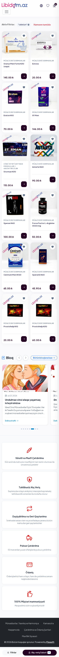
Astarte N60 (38, 167)
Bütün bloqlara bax (42, 357)
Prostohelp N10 (11, 326)
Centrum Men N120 (12, 274)
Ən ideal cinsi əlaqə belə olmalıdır (24, 399)
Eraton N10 (9, 115)
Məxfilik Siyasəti (29, 636)
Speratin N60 (38, 274)
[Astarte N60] (52, 179)
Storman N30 (10, 171)
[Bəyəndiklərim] (48, 5)
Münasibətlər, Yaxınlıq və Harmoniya (22, 623)
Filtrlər (13, 652)
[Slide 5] (29, 429)
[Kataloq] (7, 12)
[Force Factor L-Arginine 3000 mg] (52, 236)
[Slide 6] (31, 429)
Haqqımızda (13, 629)
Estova (35, 63)
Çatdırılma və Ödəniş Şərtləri (37, 629)
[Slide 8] (37, 429)
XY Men (35, 115)
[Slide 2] (23, 429)
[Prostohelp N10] (24, 339)
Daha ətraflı (10, 420)
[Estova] (52, 76)
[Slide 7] (34, 429)
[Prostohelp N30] (52, 339)
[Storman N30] (24, 184)
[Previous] (19, 358)
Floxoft (50, 642)
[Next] (25, 358)
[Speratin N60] (52, 287)
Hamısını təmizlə (42, 24)
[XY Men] (52, 128)
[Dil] (41, 5)
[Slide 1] (21, 429)
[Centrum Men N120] (24, 287)
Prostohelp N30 (39, 326)
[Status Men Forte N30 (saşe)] (24, 76)
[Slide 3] (25, 429)
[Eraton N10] (24, 128)
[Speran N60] (24, 236)
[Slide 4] (27, 429)
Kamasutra (48, 623)
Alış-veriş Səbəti (40, 652)
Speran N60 (9, 223)
